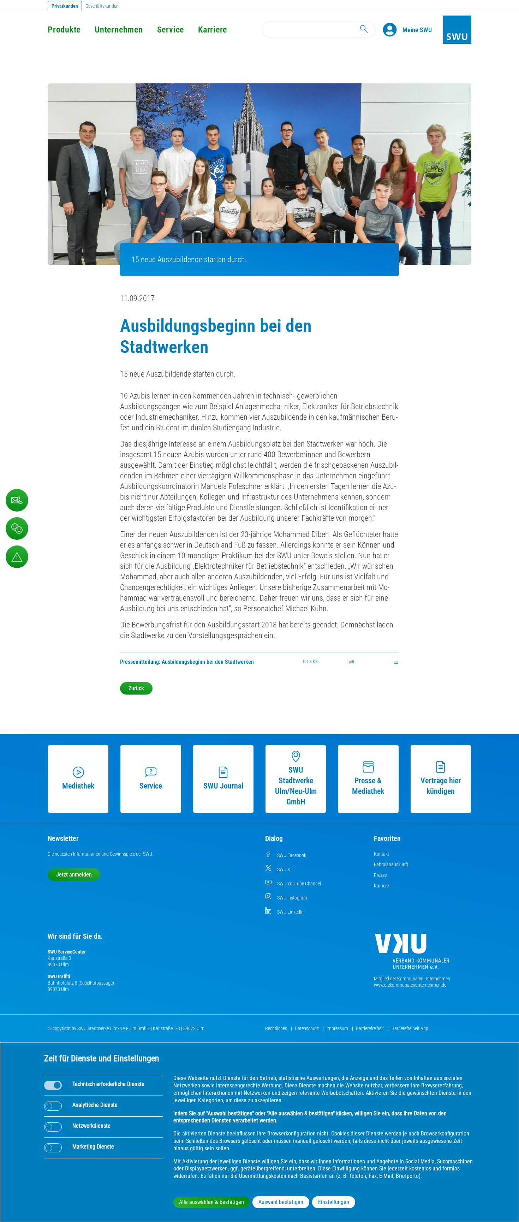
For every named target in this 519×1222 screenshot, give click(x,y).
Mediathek (78, 785)
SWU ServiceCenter (67, 952)
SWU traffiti (59, 976)
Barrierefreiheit (370, 1028)
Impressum (338, 1028)
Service (170, 30)
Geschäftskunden (102, 6)
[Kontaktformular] (17, 500)
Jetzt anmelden (74, 874)
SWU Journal (223, 785)
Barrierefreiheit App (410, 1028)
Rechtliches (276, 1028)
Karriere (212, 30)
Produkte (64, 30)
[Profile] (392, 30)
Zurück (136, 688)
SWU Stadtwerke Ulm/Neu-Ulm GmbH (296, 786)
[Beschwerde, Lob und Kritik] (17, 528)
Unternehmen (119, 30)
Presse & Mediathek (368, 786)
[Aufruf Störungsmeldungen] (17, 556)
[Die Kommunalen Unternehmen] (412, 954)
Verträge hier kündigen (440, 786)
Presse (380, 875)
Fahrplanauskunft (391, 864)
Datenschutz (307, 1028)
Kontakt (381, 854)
